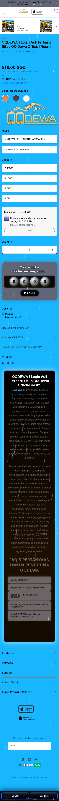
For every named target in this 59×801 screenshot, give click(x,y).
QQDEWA (16, 390)
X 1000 (8, 178)
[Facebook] (4, 364)
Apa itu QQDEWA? (19, 580)
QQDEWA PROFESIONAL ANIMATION (25, 139)
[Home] (23, 11)
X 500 (7, 188)
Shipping (17, 71)
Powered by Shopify (38, 777)
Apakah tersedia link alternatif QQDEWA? (24, 596)
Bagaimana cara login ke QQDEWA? (27, 587)
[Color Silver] (26, 98)
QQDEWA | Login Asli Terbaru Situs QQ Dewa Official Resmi (29, 3)
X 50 (7, 198)
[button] (3, 12)
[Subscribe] (47, 746)
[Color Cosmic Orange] (5, 98)
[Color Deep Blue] (16, 98)
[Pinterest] (14, 364)
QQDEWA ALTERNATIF (16, 149)
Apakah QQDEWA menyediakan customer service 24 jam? (25, 615)
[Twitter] (9, 364)
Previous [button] (2, 3)
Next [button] (56, 3)
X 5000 (9, 167)
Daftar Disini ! (36, 4)
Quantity (7, 242)
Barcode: (22, 51)
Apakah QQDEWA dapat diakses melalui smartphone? (29, 605)
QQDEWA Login (30, 470)
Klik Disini (29, 293)
